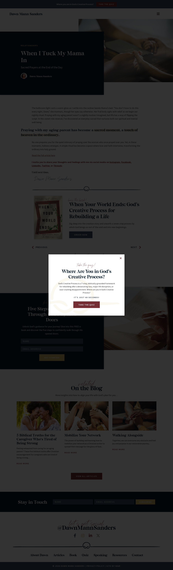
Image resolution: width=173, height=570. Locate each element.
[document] (86, 285)
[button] (120, 258)
